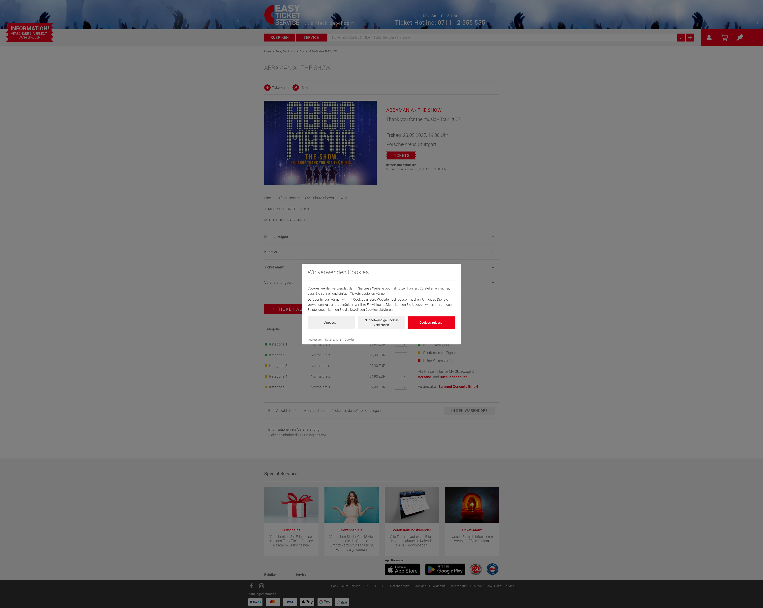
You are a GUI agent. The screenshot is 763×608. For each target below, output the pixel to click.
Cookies (349, 339)
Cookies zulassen (431, 322)
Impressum (314, 339)
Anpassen (331, 322)
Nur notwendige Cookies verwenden (382, 322)
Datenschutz (333, 339)
